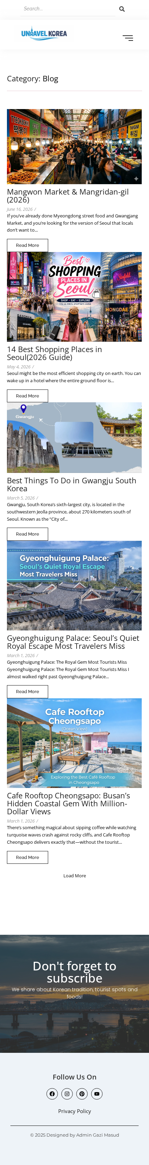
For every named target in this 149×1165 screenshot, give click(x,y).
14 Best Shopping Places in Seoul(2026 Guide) (54, 353)
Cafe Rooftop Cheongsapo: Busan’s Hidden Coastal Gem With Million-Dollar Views (68, 803)
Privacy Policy (74, 1111)
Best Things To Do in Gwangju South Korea (72, 484)
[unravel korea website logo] (44, 33)
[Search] (122, 9)
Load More (74, 875)
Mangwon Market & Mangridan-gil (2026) (68, 196)
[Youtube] (97, 1094)
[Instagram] (67, 1094)
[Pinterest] (82, 1094)
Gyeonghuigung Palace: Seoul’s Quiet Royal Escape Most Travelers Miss (73, 642)
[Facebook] (52, 1094)
